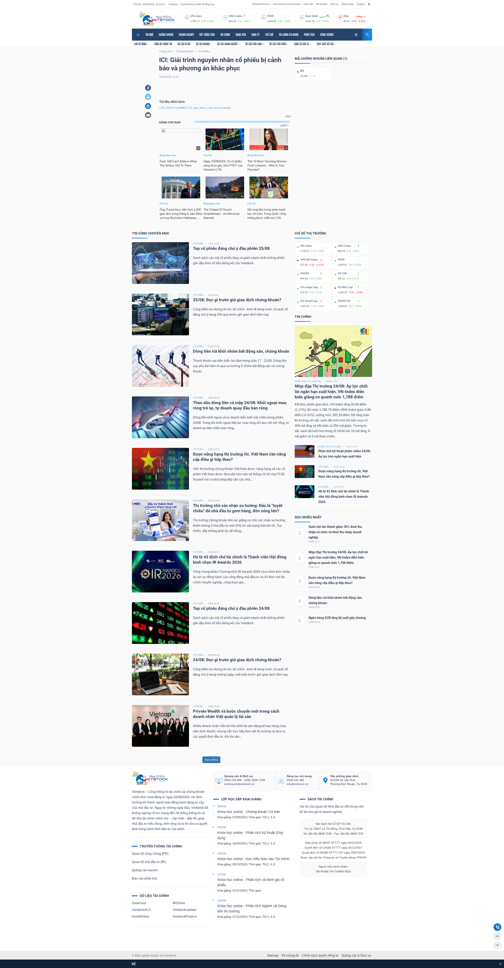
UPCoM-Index (309, 259)
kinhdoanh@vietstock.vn (239, 784)
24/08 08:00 (213, 603)
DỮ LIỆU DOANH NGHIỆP (227, 44)
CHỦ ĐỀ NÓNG (140, 44)
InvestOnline (140, 916)
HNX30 (304, 273)
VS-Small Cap (309, 300)
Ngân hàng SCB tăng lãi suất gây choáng (337, 618)
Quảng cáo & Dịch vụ (356, 955)
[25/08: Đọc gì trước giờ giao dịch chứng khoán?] (160, 314)
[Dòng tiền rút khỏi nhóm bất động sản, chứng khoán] (160, 365)
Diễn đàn (308, 4)
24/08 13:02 (213, 449)
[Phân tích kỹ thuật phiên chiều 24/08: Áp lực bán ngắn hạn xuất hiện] (304, 451)
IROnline (179, 903)
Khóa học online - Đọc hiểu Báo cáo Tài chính (253, 859)
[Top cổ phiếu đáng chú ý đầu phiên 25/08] (160, 262)
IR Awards (322, 4)
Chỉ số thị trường (310, 233)
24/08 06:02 (213, 655)
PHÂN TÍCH (309, 34)
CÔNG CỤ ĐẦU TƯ (301, 44)
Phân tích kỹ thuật (329, 446)
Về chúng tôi (290, 955)
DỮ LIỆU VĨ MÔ (184, 44)
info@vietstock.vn (298, 784)
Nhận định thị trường (308, 381)
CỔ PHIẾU (198, 243)
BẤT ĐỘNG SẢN (207, 34)
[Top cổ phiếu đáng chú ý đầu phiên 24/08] (160, 622)
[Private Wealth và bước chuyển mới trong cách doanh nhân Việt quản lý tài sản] (160, 725)
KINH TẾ (255, 34)
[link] (356, 34)
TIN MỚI (149, 34)
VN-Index (306, 245)
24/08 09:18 (314, 622)
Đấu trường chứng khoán (286, 4)
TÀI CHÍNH (225, 34)
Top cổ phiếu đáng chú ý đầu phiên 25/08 (231, 248)
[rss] (369, 4)
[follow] (134, 964)
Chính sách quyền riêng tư (320, 955)
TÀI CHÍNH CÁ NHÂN (288, 34)
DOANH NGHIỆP (186, 34)
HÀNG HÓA (241, 34)
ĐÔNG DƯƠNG (327, 34)
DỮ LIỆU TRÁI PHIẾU (278, 44)
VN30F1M (344, 300)
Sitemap (273, 955)
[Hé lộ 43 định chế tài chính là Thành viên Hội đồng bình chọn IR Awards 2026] (160, 571)
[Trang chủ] (150, 777)
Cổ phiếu (323, 467)
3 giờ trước (213, 295)
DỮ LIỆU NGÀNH (203, 44)
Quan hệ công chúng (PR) (150, 853)
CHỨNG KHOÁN (166, 34)
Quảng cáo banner (145, 870)
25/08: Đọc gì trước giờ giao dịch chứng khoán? (237, 300)
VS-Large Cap (309, 287)
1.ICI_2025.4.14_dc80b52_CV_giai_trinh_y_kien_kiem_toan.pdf (194, 107)
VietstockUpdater (185, 909)
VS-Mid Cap (345, 287)
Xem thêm (211, 759)
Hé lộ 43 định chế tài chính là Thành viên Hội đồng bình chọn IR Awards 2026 (343, 496)
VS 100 (342, 273)
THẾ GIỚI (269, 34)
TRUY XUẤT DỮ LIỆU (325, 44)
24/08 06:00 (213, 706)
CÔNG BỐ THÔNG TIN (163, 44)
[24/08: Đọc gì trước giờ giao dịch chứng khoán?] (160, 674)
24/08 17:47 (314, 567)
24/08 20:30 (213, 346)
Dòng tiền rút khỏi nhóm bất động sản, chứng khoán (241, 351)
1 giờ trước (213, 243)
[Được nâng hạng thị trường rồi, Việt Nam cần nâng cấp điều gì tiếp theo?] (160, 468)
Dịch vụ (335, 4)
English (361, 4)
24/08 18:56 (213, 398)
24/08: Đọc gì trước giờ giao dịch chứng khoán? (237, 659)
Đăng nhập (348, 4)
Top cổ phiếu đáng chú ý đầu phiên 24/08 (231, 608)
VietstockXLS (141, 909)
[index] (187, 16)
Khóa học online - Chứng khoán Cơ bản (248, 812)
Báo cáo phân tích (144, 878)
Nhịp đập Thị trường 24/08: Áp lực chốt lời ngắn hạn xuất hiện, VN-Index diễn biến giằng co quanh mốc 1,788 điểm (331, 391)
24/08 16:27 (314, 541)
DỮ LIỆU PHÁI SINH (253, 44)
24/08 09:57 (213, 552)
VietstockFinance (261, 4)
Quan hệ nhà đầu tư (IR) (149, 862)
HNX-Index (344, 245)
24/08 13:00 (213, 500)
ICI (302, 70)
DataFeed (139, 903)
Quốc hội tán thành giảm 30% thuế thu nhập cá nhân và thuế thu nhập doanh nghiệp (335, 532)
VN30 (341, 259)
